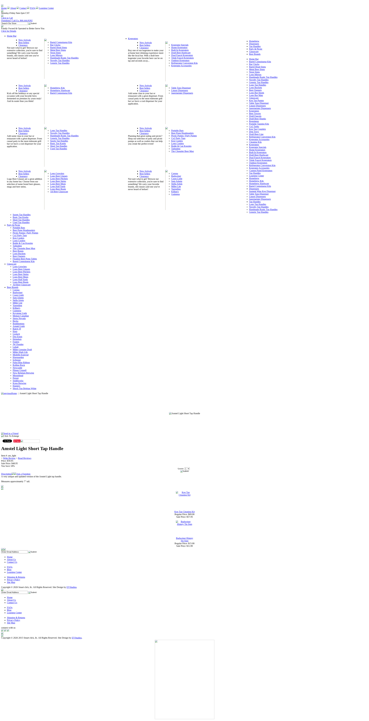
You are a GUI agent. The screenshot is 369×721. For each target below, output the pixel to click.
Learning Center (46, 8)
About (13, 8)
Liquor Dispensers (179, 90)
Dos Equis (17, 336)
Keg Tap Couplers (257, 129)
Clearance (23, 45)
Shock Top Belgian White (24, 388)
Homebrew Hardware (60, 90)
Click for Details (8, 31)
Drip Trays (254, 131)
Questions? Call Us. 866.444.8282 (17, 20)
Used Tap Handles (58, 148)
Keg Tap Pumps (256, 100)
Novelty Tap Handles (60, 60)
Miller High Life (20, 352)
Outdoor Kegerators (180, 60)
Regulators (254, 121)
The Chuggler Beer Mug (182, 151)
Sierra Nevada (19, 318)
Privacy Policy (13, 579)
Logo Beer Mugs (58, 184)
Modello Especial (21, 355)
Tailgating (175, 148)
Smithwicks (18, 380)
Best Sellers (23, 42)
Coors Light (176, 178)
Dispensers (254, 44)
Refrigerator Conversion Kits (184, 63)
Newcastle (17, 367)
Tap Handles (255, 46)
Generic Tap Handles (59, 63)
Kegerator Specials (179, 45)
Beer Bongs (18, 251)
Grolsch (16, 334)
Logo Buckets (255, 87)
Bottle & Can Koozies (181, 146)
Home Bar (11, 36)
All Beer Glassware (59, 191)
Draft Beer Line (256, 134)
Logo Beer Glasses (58, 176)
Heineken (17, 339)
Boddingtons (18, 323)
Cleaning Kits (255, 142)
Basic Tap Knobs (58, 143)
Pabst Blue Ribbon (21, 362)
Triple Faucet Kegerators (182, 58)
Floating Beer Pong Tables (25, 259)
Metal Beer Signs (58, 50)
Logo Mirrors (56, 55)
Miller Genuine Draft (22, 349)
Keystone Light (20, 313)
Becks (15, 321)
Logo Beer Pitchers (59, 178)
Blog (9, 569)
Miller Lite (176, 186)
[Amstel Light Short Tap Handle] (184, 413)
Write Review (9, 458)
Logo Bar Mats (256, 95)
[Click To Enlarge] (28, 437)
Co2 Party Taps (178, 138)
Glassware (254, 51)
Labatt (15, 347)
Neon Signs (55, 52)
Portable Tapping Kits (259, 124)
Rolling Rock (19, 365)
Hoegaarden (18, 357)
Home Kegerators (179, 47)
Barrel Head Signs (58, 47)
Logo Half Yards (57, 186)
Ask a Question (23, 474)
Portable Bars (177, 130)
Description (6, 474)
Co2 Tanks (254, 126)
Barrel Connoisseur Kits (61, 42)
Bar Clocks (55, 45)
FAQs (32, 8)
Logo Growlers (57, 173)
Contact (23, 8)
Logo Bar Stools (256, 93)
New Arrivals (24, 40)
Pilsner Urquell (19, 370)
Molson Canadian (21, 316)
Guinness (175, 194)
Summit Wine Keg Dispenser (262, 191)
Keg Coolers (177, 141)
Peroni (16, 378)
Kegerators (133, 38)
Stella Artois (176, 184)
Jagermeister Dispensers (182, 93)
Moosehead (18, 375)
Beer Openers (255, 90)
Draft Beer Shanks (257, 118)
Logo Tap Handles (58, 130)
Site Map (11, 582)
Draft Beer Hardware (181, 52)
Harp (15, 331)
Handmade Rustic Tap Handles (64, 58)
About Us (11, 559)
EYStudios (72, 587)
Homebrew (254, 41)
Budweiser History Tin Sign (184, 539)
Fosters (16, 342)
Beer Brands (254, 54)
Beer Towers (255, 113)
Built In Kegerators (180, 50)
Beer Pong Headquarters (182, 133)
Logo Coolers (177, 143)
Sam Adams (176, 181)
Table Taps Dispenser (181, 88)
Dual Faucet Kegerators (182, 55)
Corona (174, 173)
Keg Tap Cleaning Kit (184, 511)
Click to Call (7, 18)
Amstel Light (19, 326)
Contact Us (12, 562)
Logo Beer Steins (58, 181)
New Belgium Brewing (23, 373)
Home (4, 8)
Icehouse (17, 360)
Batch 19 (17, 329)
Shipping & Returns (16, 577)
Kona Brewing (19, 383)
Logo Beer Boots (58, 189)
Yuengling (176, 189)
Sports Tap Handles (59, 141)
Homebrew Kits (57, 88)
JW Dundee (18, 344)
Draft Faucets (255, 116)
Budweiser (176, 176)
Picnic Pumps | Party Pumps (184, 135)
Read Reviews (24, 458)
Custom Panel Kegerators (260, 170)
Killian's (175, 191)
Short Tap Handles (58, 146)
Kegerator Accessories (181, 65)
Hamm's (16, 386)
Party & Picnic (255, 49)
